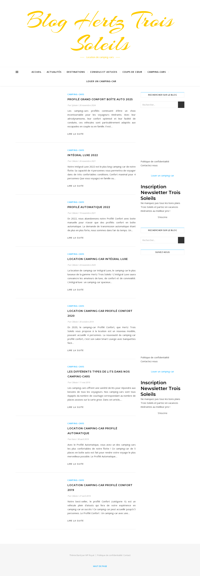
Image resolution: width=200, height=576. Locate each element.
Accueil (36, 71)
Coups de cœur (132, 71)
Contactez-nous (149, 165)
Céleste (75, 161)
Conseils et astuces (103, 71)
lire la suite (76, 133)
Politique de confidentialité (155, 161)
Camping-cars (157, 71)
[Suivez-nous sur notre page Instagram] (162, 275)
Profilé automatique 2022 (89, 207)
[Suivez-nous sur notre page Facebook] (162, 263)
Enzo (74, 439)
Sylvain (75, 105)
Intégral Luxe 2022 (83, 155)
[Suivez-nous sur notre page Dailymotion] (162, 300)
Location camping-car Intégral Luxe (98, 259)
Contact (126, 555)
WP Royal (89, 555)
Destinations (76, 71)
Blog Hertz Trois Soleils (100, 31)
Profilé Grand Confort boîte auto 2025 (100, 99)
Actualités (54, 71)
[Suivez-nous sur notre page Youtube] (162, 287)
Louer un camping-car (101, 81)
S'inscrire (162, 217)
